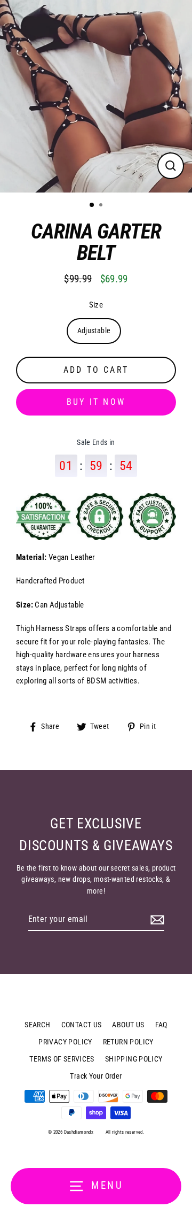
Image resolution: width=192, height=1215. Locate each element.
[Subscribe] (155, 920)
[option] (96, 96)
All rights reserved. (125, 1132)
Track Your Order (96, 1076)
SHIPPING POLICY (134, 1059)
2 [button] (102, 206)
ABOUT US (128, 1024)
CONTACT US (81, 1024)
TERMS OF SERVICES (61, 1059)
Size (96, 305)
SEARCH (37, 1024)
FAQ (161, 1024)
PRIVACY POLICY (65, 1041)
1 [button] (92, 205)
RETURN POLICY (128, 1041)
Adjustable (94, 330)
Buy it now (96, 402)
